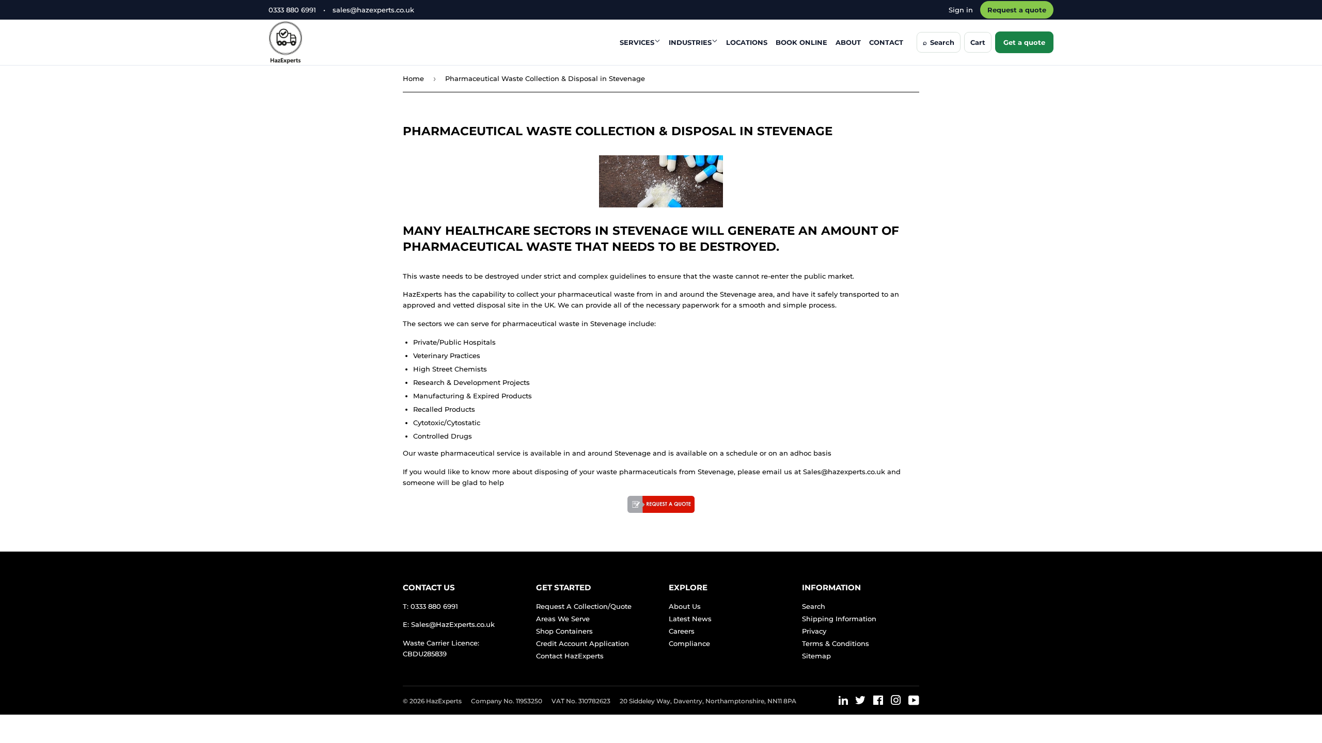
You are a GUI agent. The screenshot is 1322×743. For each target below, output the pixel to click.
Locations (746, 42)
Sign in (961, 10)
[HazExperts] (311, 42)
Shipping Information (839, 619)
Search (813, 606)
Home (413, 78)
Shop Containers (564, 631)
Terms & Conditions (835, 643)
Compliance (689, 643)
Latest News (690, 619)
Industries (690, 42)
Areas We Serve (563, 619)
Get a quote (1024, 42)
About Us (685, 606)
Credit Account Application (582, 643)
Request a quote (1016, 10)
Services (637, 42)
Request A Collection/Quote (584, 606)
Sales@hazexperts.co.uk (844, 471)
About (848, 42)
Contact (886, 42)
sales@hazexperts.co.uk (373, 10)
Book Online (801, 42)
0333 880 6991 (292, 10)
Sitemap (816, 656)
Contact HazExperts (570, 656)
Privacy (814, 631)
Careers (682, 631)
